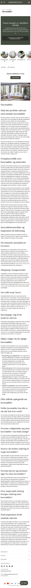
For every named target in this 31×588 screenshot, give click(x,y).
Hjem (3, 9)
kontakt (27, 541)
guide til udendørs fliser (24, 263)
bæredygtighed (17, 333)
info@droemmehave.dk (6, 571)
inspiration (3, 535)
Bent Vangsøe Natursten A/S (11, 574)
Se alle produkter (15, 77)
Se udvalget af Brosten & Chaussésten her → (15, 38)
